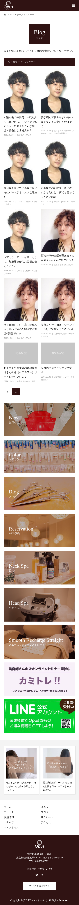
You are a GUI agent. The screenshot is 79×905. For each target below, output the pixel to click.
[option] (21, 770)
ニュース (9, 812)
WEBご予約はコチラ (39, 886)
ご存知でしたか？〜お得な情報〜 (57, 132)
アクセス (46, 822)
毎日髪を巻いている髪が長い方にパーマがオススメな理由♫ (20, 192)
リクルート (47, 817)
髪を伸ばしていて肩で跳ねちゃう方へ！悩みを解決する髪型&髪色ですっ (20, 329)
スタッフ (9, 822)
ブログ (45, 812)
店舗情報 (9, 817)
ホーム (7, 807)
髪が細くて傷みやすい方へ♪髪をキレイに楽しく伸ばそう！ (57, 121)
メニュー (46, 807)
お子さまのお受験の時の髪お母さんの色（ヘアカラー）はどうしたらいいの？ (20, 372)
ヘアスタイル (11, 827)
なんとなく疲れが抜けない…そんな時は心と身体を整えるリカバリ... (21, 786)
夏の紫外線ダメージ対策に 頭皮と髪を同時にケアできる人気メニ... (57, 786)
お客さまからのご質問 (63, 264)
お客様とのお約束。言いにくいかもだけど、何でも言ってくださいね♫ (57, 192)
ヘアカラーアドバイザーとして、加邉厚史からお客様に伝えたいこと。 (20, 261)
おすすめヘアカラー (25, 135)
